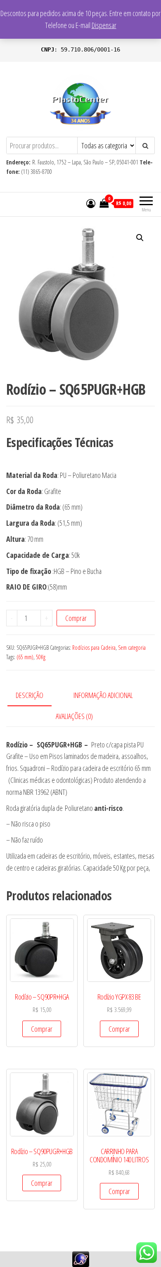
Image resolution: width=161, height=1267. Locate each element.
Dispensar (104, 25)
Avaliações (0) (74, 716)
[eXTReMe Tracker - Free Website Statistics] (80, 1258)
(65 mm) (25, 657)
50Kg (40, 657)
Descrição (29, 695)
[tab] (35, 695)
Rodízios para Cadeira (94, 647)
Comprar (76, 618)
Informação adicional (103, 695)
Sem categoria (132, 647)
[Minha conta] (90, 203)
